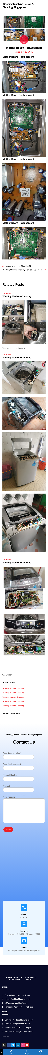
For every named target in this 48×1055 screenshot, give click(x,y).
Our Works (29, 52)
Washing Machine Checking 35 (18, 266)
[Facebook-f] (9, 1045)
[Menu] (43, 3)
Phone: (24, 914)
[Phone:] (24, 907)
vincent (18, 52)
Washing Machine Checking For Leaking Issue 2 (22, 270)
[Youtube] (27, 1045)
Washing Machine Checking (16, 296)
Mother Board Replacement (24, 47)
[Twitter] (13, 1045)
